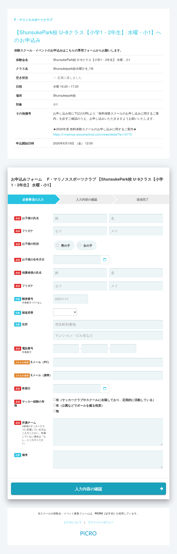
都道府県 (24, 312)
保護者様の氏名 (29, 272)
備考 (22, 455)
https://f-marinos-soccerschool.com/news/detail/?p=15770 (92, 134)
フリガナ (24, 231)
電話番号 (24, 350)
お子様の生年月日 (30, 259)
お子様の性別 (27, 243)
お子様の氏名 (27, 218)
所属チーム (31, 432)
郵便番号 (29, 300)
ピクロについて (73, 522)
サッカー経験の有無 (29, 403)
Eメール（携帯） (33, 375)
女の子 (87, 245)
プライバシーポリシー (101, 522)
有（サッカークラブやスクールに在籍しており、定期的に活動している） (106, 400)
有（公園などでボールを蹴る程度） (80, 405)
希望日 (23, 388)
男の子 (65, 245)
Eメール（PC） (33, 362)
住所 (22, 324)
